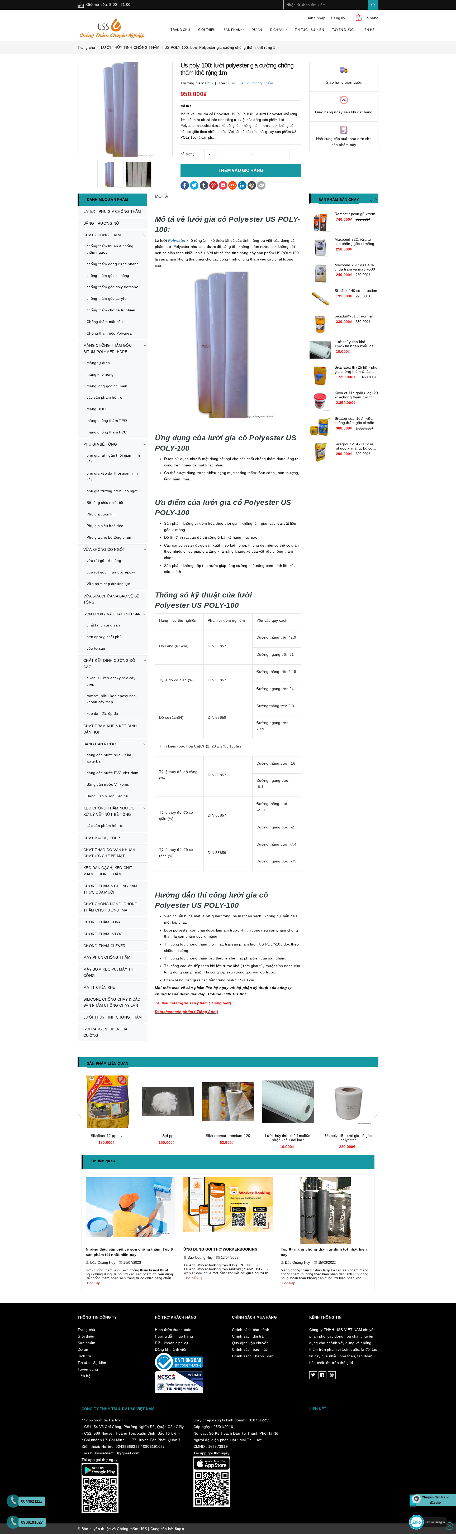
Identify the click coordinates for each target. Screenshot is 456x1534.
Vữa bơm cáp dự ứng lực (108, 584)
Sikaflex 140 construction (356, 290)
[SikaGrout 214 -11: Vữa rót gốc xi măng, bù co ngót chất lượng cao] (320, 452)
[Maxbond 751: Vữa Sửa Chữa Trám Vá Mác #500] (320, 273)
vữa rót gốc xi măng (104, 560)
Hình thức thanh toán (173, 1330)
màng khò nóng (100, 374)
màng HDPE (97, 409)
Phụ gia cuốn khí (101, 514)
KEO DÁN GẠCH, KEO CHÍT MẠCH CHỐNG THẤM (107, 871)
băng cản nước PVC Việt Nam (113, 773)
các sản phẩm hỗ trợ (104, 397)
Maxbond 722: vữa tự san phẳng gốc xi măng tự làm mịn (354, 243)
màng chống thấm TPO (107, 420)
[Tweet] (194, 185)
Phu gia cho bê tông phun (109, 537)
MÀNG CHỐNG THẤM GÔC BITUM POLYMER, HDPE (107, 348)
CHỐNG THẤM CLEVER (104, 946)
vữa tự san (96, 648)
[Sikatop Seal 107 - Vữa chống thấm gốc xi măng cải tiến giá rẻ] (320, 426)
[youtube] (332, 1375)
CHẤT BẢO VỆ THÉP (101, 838)
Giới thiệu (207, 30)
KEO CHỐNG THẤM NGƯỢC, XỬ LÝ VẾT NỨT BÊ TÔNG (109, 811)
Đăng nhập (315, 18)
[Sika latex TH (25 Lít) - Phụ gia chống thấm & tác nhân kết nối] (320, 375)
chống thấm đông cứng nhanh (113, 264)
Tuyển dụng (343, 30)
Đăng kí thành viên (171, 1349)
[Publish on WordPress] (252, 185)
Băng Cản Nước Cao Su (107, 796)
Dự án (256, 30)
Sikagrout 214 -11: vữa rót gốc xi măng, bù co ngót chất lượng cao (354, 448)
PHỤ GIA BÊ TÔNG (100, 444)
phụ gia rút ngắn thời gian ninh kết (113, 458)
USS (209, 83)
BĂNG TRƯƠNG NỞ (101, 223)
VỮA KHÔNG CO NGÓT (104, 549)
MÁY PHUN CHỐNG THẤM (106, 957)
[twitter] (313, 1375)
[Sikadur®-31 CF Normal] (320, 324)
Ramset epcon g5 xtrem (355, 214)
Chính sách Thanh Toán (252, 1356)
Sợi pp (107, 1135)
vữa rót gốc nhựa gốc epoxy (111, 572)
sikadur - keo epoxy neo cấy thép (111, 681)
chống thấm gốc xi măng (108, 275)
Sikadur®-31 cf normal (354, 316)
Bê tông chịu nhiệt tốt (105, 502)
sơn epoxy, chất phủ (104, 637)
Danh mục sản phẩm (107, 199)
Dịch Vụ (277, 30)
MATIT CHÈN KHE (99, 987)
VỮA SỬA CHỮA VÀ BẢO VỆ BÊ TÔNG (111, 599)
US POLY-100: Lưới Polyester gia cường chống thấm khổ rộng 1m (221, 47)
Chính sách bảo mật (249, 1349)
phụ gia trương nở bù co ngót (112, 491)
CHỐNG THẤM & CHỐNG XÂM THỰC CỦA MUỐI (110, 889)
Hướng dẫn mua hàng (174, 1336)
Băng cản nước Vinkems (108, 784)
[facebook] (322, 1375)
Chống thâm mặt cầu (105, 322)
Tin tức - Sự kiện (309, 30)
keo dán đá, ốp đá (102, 713)
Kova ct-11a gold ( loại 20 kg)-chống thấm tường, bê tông (356, 397)
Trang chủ (180, 30)
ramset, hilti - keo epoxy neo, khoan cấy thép (112, 699)
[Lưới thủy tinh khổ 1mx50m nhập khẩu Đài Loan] (320, 350)
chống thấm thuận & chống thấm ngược (110, 249)
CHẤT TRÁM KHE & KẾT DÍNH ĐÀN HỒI (110, 729)
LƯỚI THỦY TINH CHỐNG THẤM (112, 1017)
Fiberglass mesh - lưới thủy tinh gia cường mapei (348, 1137)
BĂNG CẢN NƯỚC (99, 744)
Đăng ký (338, 18)
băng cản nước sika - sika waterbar (109, 758)
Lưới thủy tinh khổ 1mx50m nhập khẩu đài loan (355, 346)
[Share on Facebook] (184, 185)
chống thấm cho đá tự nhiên (111, 310)
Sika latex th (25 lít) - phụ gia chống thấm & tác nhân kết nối (356, 371)
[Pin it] (213, 185)
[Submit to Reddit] (232, 185)
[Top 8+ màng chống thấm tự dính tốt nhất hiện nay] (228, 1210)
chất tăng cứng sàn (103, 625)
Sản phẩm (232, 30)
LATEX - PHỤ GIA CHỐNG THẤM (112, 211)
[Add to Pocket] (223, 185)
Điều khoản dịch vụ (171, 1343)
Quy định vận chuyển (250, 1343)
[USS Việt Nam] (112, 25)
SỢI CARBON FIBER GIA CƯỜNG (105, 1032)
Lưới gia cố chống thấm (250, 83)
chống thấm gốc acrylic (107, 298)
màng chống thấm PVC (107, 432)
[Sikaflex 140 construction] (320, 299)
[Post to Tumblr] (204, 185)
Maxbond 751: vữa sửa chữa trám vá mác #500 (355, 267)
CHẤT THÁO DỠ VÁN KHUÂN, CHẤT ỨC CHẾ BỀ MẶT (109, 853)
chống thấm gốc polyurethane (112, 287)
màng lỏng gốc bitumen (107, 386)
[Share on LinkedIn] (242, 185)
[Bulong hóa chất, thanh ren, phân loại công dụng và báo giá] (325, 1210)
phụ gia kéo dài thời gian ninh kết (112, 476)
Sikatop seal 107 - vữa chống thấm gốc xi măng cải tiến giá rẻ (356, 422)
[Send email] (261, 185)
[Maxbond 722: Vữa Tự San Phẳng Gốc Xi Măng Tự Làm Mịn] (320, 247)
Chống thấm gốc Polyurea (109, 333)
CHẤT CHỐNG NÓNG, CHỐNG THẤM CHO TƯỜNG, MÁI (110, 907)
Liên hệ (368, 30)
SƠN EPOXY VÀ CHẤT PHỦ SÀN (112, 614)
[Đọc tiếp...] (95, 1278)
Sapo (179, 1529)
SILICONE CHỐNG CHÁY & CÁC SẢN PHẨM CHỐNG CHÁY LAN (111, 1002)
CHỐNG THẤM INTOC (102, 934)
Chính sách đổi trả (248, 1336)
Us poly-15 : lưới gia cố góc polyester (288, 1137)
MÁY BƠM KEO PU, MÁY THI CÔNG (109, 972)
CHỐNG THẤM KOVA (102, 922)
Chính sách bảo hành (250, 1330)
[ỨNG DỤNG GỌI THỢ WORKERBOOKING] (130, 1210)
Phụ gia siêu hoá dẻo (105, 526)
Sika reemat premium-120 (168, 1135)
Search (373, 5)
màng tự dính (98, 363)
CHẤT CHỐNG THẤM (102, 235)
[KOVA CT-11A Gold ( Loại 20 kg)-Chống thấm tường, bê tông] (320, 401)
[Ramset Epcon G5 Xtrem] (320, 222)
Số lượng (187, 154)
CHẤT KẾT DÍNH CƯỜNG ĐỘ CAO (109, 663)
